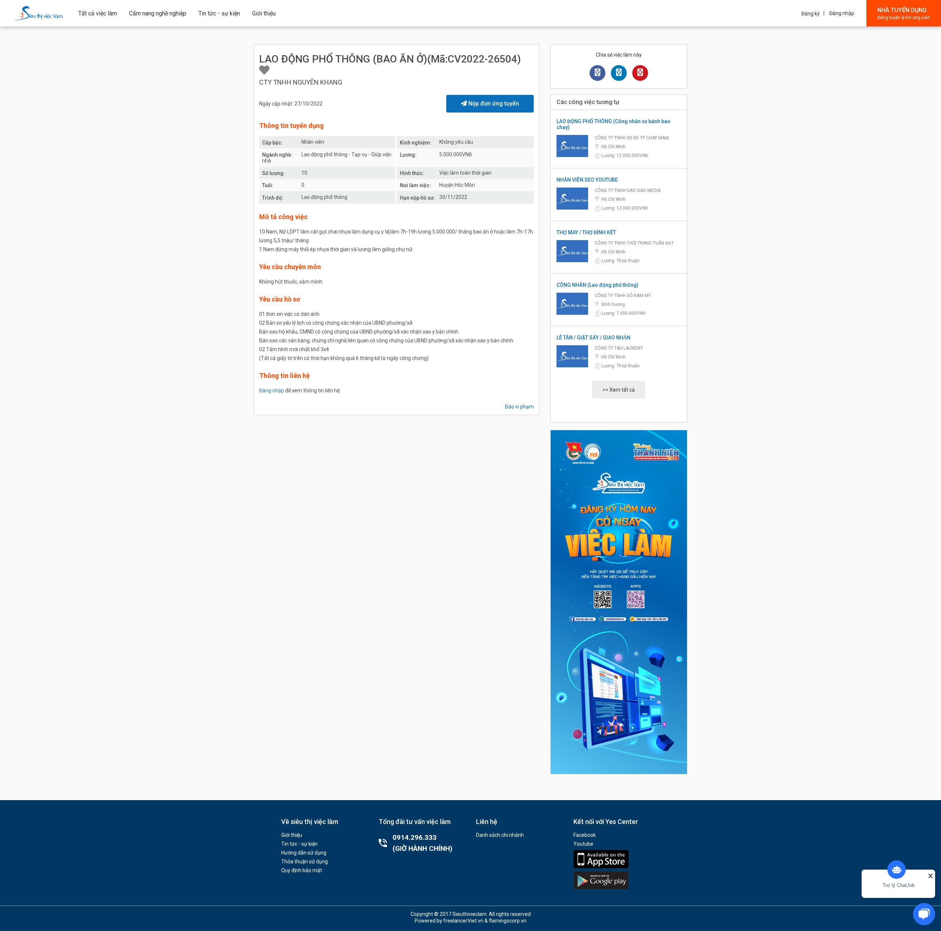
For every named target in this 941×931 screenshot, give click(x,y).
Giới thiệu (264, 13)
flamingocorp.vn (507, 921)
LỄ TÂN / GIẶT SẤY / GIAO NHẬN (593, 337)
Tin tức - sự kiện (219, 13)
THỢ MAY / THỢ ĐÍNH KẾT (586, 232)
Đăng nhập (841, 13)
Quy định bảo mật (301, 870)
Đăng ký (810, 14)
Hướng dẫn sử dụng (303, 853)
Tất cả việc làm (97, 13)
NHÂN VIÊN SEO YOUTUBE (587, 180)
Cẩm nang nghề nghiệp (157, 13)
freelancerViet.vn (463, 921)
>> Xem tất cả (618, 390)
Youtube (583, 844)
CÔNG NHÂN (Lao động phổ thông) (597, 285)
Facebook (584, 835)
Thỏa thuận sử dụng (304, 861)
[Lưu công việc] (264, 70)
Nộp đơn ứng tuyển (493, 103)
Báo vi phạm (519, 407)
